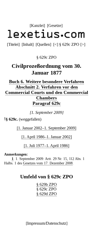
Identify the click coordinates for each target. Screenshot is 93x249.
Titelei (13, 44)
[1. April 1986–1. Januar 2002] (46, 137)
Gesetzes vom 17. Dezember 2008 (48, 163)
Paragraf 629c (47, 103)
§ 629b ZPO (46, 184)
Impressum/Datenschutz (46, 223)
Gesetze (54, 25)
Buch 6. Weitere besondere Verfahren (46, 81)
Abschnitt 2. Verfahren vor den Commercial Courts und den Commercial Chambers (46, 92)
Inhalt (27, 44)
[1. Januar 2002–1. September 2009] (46, 128)
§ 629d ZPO (46, 194)
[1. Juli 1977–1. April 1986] (46, 145)
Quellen (43, 44)
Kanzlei (37, 25)
